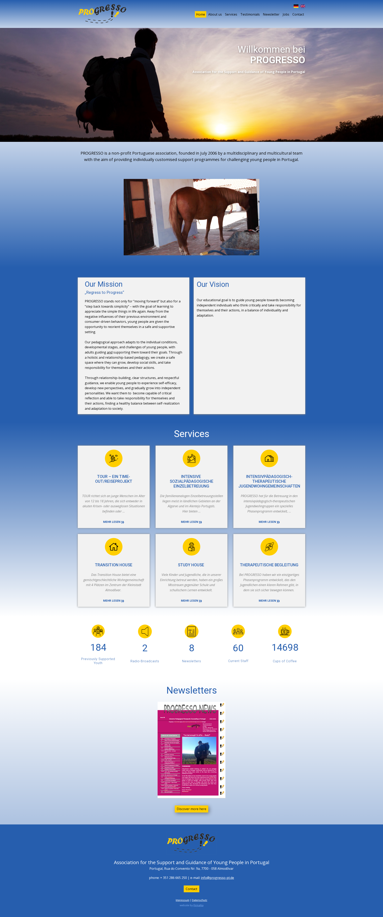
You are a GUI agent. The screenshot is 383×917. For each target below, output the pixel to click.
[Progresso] (103, 14)
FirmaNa (198, 905)
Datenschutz (199, 900)
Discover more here (191, 809)
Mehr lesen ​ (112, 522)
